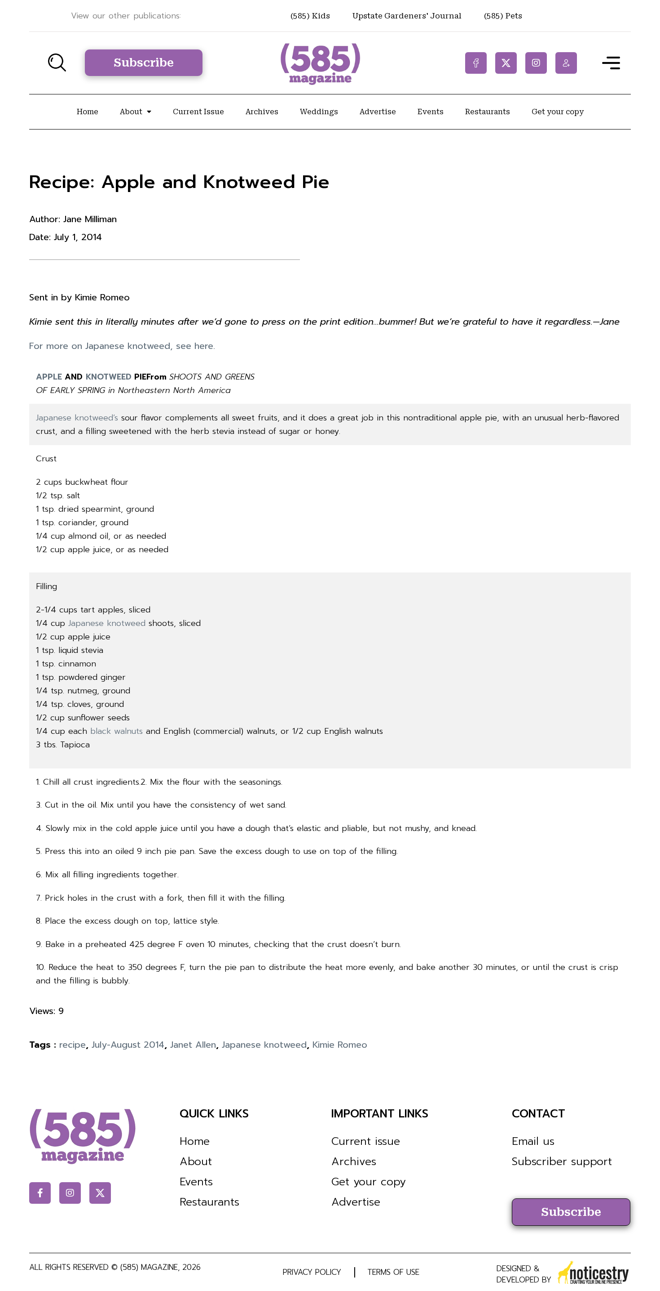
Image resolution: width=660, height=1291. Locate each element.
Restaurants (487, 111)
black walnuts (116, 731)
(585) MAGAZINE (149, 1267)
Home (87, 111)
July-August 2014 (128, 1044)
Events (431, 111)
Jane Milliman (90, 219)
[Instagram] (536, 63)
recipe (72, 1044)
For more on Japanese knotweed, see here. (122, 346)
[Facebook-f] (476, 63)
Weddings (319, 111)
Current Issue (198, 111)
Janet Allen (193, 1044)
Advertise (378, 111)
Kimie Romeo (339, 1044)
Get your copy (558, 111)
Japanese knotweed (106, 623)
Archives (262, 111)
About (131, 111)
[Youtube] (566, 63)
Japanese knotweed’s (77, 417)
